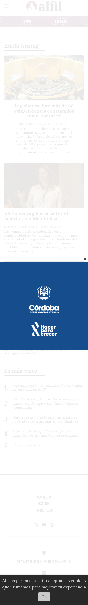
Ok (44, 596)
